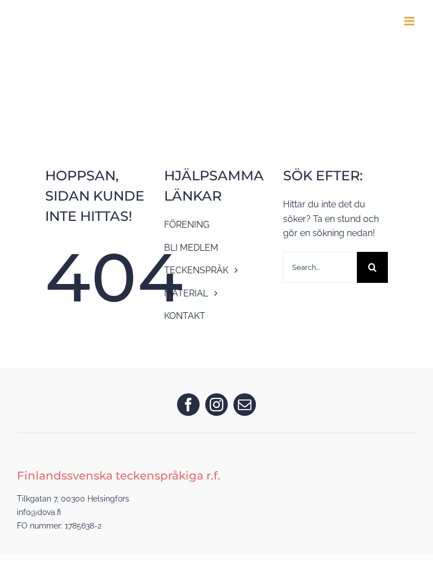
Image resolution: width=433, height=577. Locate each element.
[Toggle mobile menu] (410, 21)
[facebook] (188, 404)
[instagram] (216, 404)
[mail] (244, 404)
